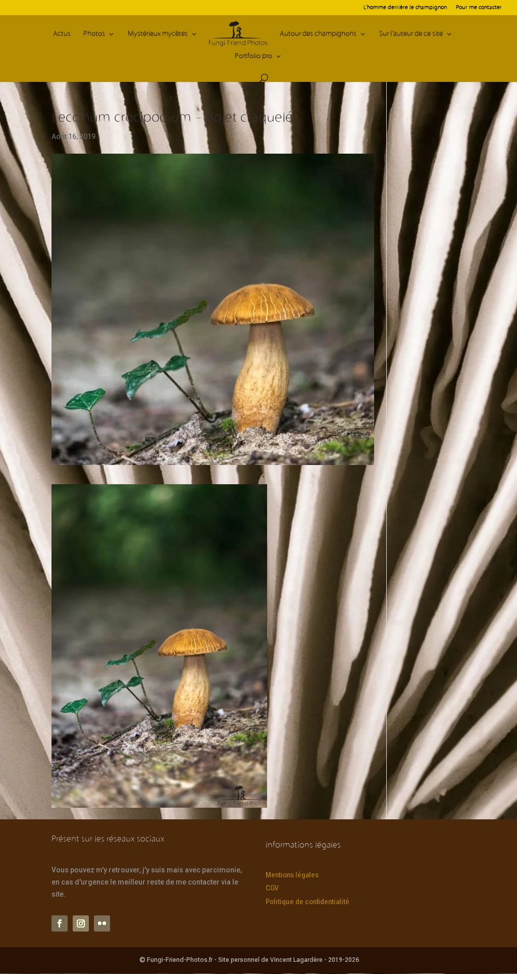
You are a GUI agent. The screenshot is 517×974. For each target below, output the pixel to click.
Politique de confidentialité (307, 902)
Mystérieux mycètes (158, 34)
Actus (62, 34)
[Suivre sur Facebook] (59, 923)
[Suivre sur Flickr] (102, 923)
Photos (94, 34)
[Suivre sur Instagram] (81, 923)
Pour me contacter (479, 8)
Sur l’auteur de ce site (411, 34)
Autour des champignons (318, 34)
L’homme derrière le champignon (405, 8)
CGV (272, 888)
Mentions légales (292, 875)
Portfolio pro (253, 56)
